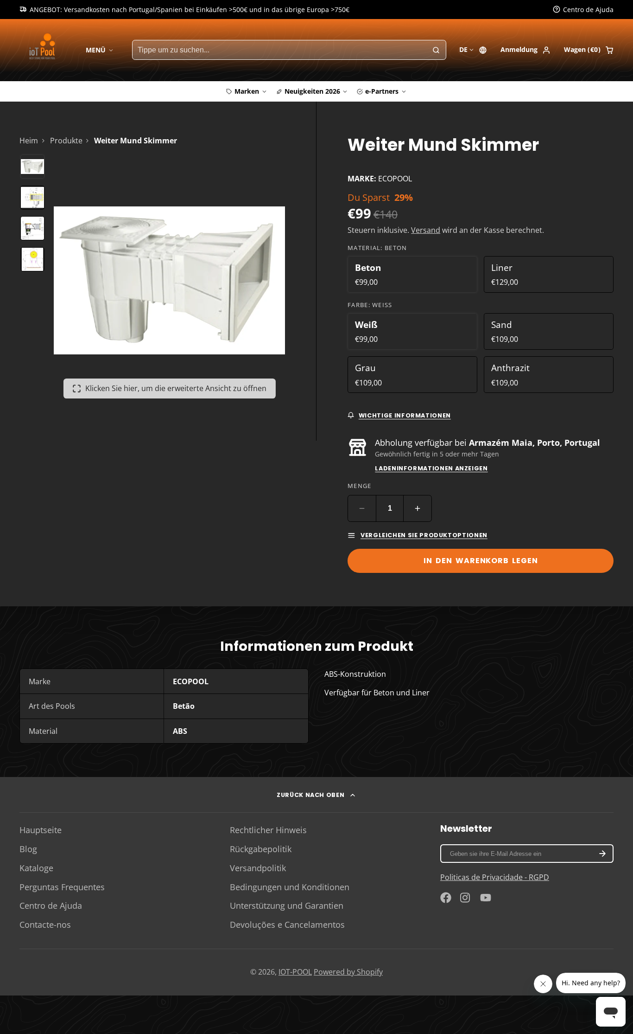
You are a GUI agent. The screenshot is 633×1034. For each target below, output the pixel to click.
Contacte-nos (45, 924)
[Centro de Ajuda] (583, 10)
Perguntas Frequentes (62, 887)
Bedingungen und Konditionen (289, 887)
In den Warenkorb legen (481, 560)
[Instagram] (465, 897)
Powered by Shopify (348, 972)
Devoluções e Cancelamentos (287, 924)
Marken (246, 91)
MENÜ (96, 49)
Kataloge (36, 867)
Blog (28, 848)
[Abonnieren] (602, 853)
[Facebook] (445, 897)
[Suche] (436, 50)
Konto (525, 50)
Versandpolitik (258, 867)
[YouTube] (485, 897)
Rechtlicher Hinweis (268, 829)
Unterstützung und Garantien (286, 905)
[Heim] (43, 50)
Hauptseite (40, 829)
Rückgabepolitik (260, 848)
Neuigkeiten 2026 (312, 91)
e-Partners (382, 91)
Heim (28, 140)
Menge (359, 486)
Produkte (66, 140)
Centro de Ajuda (50, 905)
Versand (425, 230)
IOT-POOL (295, 972)
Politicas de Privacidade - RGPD (494, 877)
